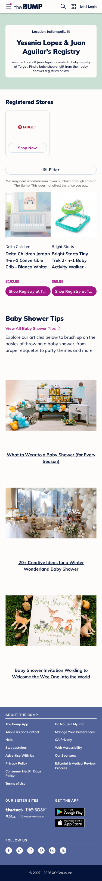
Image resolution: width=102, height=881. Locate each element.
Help (9, 740)
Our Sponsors (65, 755)
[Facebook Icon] (8, 850)
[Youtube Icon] (52, 850)
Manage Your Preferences (75, 732)
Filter (54, 169)
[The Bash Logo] (36, 809)
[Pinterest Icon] (41, 850)
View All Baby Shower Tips (30, 328)
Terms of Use (15, 783)
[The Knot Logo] (14, 809)
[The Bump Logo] (28, 6)
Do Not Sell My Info (69, 724)
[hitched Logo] (10, 815)
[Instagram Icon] (30, 850)
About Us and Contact (22, 732)
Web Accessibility (68, 747)
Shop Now (27, 147)
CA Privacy (63, 740)
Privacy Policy (16, 763)
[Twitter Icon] (63, 850)
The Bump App (16, 724)
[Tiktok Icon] (19, 850)
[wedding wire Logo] (32, 815)
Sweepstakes (16, 747)
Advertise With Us (19, 755)
